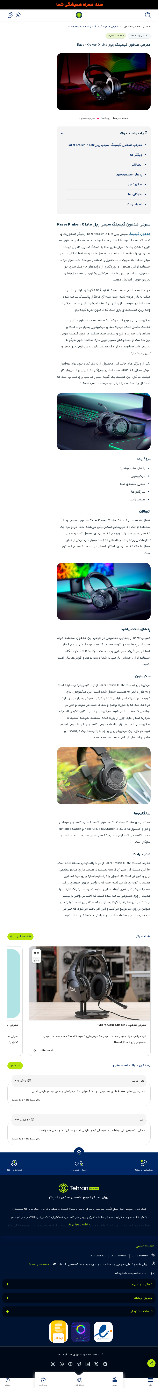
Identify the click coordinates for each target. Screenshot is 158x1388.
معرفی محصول (132, 27)
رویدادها (105, 118)
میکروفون (135, 184)
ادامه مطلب (46, 1050)
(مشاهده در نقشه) (40, 1265)
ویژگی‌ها (136, 155)
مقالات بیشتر (24, 937)
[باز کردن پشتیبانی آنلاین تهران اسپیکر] (10, 15)
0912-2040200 (118, 1256)
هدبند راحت (134, 204)
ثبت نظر (15, 1066)
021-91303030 (140, 1256)
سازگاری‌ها (135, 194)
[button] (150, 1382)
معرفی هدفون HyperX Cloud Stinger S (121, 1025)
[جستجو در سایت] (147, 15)
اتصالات (136, 164)
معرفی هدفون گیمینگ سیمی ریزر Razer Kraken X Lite (104, 145)
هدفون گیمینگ (140, 234)
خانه (148, 27)
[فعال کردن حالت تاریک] (18, 14)
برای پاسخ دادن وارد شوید (26, 1100)
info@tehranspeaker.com (131, 1273)
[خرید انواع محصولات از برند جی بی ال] (79, 4)
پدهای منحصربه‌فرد (129, 174)
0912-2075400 (97, 1256)
